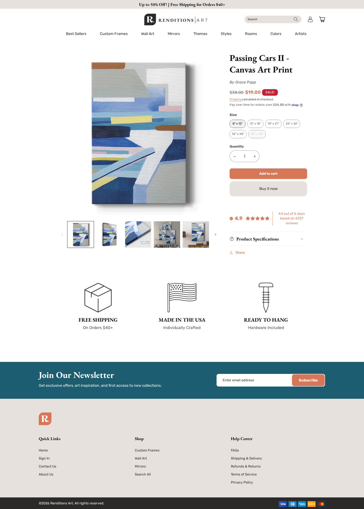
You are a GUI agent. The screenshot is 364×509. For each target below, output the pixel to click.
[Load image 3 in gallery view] (138, 234)
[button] (114, 34)
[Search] (295, 19)
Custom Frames (147, 450)
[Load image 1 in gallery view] (80, 234)
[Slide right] (214, 234)
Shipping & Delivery (246, 458)
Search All (143, 474)
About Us (46, 474)
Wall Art (141, 458)
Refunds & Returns (246, 466)
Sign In (44, 458)
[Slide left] (61, 234)
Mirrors (140, 466)
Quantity (237, 146)
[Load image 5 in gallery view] (196, 234)
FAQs (235, 450)
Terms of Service (244, 474)
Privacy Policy (242, 482)
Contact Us (47, 466)
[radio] (237, 124)
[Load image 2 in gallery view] (109, 234)
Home (43, 450)
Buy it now (268, 188)
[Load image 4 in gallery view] (167, 234)
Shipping (235, 99)
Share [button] (240, 252)
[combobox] (273, 19)
